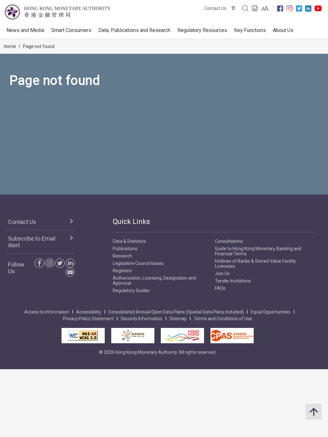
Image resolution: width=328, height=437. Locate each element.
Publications (125, 248)
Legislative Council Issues (138, 263)
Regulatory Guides (131, 290)
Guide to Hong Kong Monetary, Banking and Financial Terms (258, 251)
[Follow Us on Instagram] (289, 8)
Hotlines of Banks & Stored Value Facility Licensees (255, 263)
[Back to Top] (314, 412)
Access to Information (46, 311)
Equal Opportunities (271, 311)
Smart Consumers (71, 30)
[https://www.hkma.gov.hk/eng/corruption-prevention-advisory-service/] (232, 335)
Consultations (229, 241)
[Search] (245, 8)
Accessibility (88, 311)
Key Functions (250, 30)
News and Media (25, 30)
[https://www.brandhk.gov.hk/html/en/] (182, 335)
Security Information (141, 318)
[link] (265, 8)
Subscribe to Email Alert (31, 242)
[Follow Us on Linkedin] (308, 8)
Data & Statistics (129, 241)
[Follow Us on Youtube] (318, 8)
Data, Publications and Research (134, 30)
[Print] (255, 8)
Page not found (38, 46)
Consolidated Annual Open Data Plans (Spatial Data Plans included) (176, 311)
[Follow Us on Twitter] (299, 8)
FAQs (220, 288)
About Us (283, 30)
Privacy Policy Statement (88, 318)
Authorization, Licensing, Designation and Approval (154, 280)
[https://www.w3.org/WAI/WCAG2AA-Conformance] (83, 335)
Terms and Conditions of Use (223, 318)
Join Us (222, 273)
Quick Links (131, 222)
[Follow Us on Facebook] (280, 8)
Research (122, 255)
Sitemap (178, 318)
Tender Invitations (233, 280)
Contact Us (215, 8)
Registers (122, 270)
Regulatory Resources (202, 30)
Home (10, 46)
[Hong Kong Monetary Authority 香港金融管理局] (58, 12)
